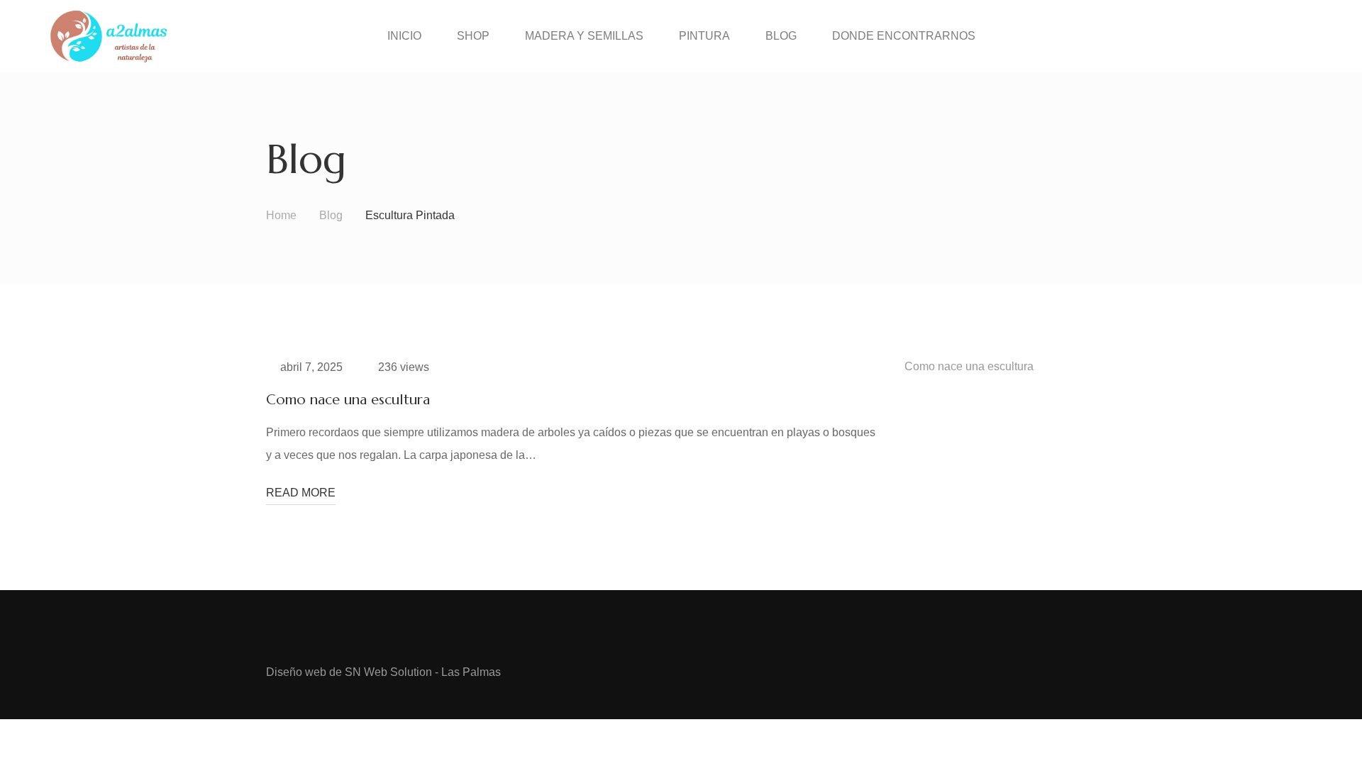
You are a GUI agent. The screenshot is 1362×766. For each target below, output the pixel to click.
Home (281, 215)
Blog (331, 215)
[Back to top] (1323, 727)
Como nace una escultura (348, 400)
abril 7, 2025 (311, 367)
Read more (301, 493)
